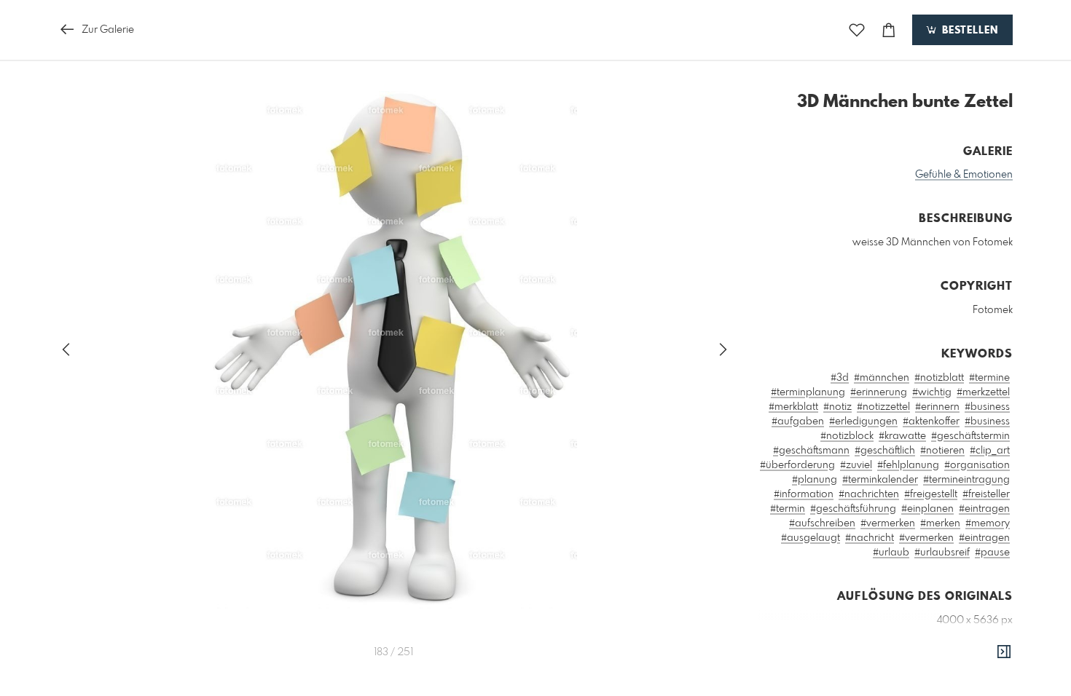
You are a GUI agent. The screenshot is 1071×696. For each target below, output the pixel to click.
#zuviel (856, 465)
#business (987, 407)
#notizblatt (939, 378)
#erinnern (937, 407)
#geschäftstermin (970, 436)
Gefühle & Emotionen (964, 175)
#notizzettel (883, 407)
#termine (989, 378)
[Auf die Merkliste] (857, 30)
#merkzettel (983, 392)
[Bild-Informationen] (1004, 652)
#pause (992, 552)
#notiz (837, 407)
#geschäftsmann (811, 451)
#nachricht (869, 538)
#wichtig (932, 392)
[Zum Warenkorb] (889, 30)
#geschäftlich (885, 451)
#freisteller (986, 494)
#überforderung (797, 465)
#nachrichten (869, 494)
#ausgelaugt (810, 538)
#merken (940, 523)
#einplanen (927, 509)
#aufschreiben (822, 523)
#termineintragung (966, 480)
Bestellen (968, 30)
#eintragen (984, 509)
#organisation (977, 465)
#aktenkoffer (931, 421)
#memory (987, 523)
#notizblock (847, 436)
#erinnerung (878, 392)
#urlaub (891, 552)
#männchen (881, 378)
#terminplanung (808, 392)
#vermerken (887, 523)
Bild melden (988, 685)
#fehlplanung (908, 465)
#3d (840, 378)
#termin (787, 509)
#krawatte (902, 436)
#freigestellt (930, 494)
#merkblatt (793, 407)
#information (803, 494)
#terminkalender (880, 480)
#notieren (942, 451)
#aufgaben (798, 421)
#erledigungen (863, 421)
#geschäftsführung (853, 509)
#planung (814, 480)
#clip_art (990, 451)
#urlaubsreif (942, 552)
